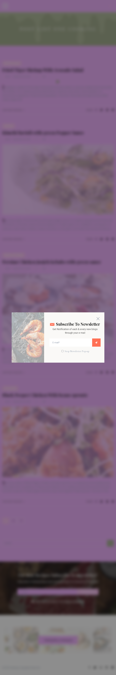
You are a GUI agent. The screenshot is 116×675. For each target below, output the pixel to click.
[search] (96, 342)
